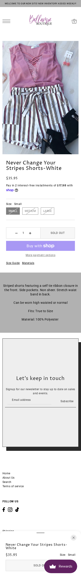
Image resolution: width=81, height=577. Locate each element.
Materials (28, 263)
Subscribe (67, 401)
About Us (8, 477)
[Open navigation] (7, 21)
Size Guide (13, 263)
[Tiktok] (17, 509)
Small (13, 211)
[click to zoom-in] (10, 48)
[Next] (73, 46)
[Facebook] (3, 509)
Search (6, 482)
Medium (30, 211)
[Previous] (63, 46)
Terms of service (13, 486)
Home (6, 473)
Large (47, 211)
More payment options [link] (40, 255)
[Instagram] (10, 509)
